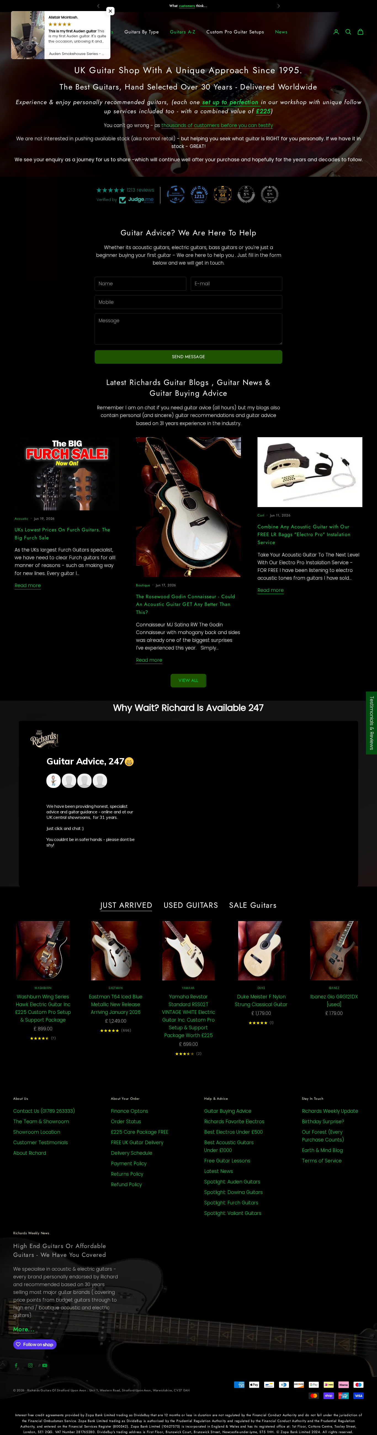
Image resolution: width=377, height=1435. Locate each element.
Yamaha (188, 988)
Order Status (126, 1121)
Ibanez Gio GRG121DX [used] (334, 1000)
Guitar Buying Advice (227, 1111)
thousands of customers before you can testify (217, 125)
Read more (28, 585)
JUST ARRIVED (126, 905)
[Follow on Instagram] (30, 1365)
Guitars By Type (141, 31)
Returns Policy (127, 1174)
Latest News (218, 1171)
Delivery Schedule (131, 1153)
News (281, 31)
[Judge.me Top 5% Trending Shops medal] (269, 194)
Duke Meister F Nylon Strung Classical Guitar (261, 1000)
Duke (261, 988)
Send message (188, 357)
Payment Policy (129, 1163)
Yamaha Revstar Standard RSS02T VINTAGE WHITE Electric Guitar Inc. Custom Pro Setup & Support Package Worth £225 (188, 1016)
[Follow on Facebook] (16, 1365)
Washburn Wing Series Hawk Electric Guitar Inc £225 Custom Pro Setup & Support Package (43, 1008)
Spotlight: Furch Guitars (231, 1202)
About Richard (29, 1153)
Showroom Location (36, 1132)
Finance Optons (129, 1111)
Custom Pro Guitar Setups (235, 31)
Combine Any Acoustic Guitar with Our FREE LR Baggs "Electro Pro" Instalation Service (304, 534)
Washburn (42, 988)
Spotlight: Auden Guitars (232, 1181)
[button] (110, 11)
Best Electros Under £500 (233, 1132)
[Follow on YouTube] (44, 1365)
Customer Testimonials (40, 1142)
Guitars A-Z (182, 31)
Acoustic (21, 518)
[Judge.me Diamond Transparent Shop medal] (176, 194)
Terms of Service (322, 1160)
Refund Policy (126, 1184)
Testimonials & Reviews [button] (371, 723)
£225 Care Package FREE (139, 1132)
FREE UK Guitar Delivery (137, 1142)
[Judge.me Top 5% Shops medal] (246, 194)
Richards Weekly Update (330, 1111)
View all (188, 680)
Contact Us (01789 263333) (44, 1111)
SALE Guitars (253, 905)
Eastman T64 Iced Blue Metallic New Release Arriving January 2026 (115, 1004)
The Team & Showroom (41, 1121)
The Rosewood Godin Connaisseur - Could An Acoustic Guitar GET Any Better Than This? (185, 604)
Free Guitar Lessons (227, 1160)
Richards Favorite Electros (234, 1121)
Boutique (143, 585)
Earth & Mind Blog (322, 1150)
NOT (178, 5)
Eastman (116, 988)
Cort (260, 515)
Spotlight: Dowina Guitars (233, 1192)
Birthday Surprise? (323, 1121)
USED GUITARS (191, 905)
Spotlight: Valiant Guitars (232, 1213)
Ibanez (334, 988)
